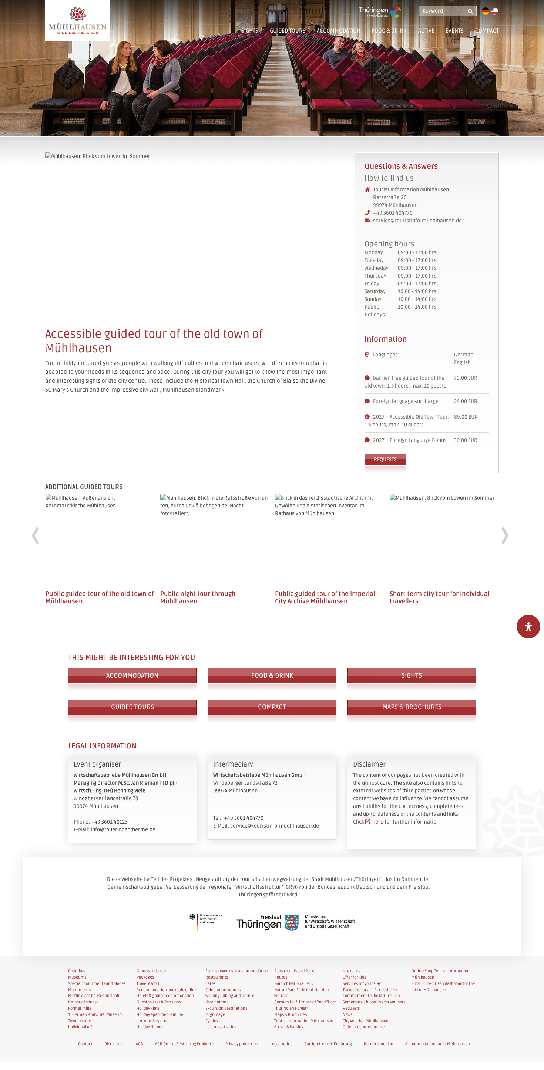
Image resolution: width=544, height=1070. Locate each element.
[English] (494, 11)
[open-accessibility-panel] (528, 626)
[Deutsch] (485, 11)
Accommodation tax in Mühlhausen (437, 1044)
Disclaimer (114, 1044)
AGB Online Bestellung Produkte (184, 1044)
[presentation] (35, 536)
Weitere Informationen (100, 554)
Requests (385, 459)
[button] (367, 34)
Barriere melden (378, 1044)
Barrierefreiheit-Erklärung (328, 1044)
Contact (85, 1044)
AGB (139, 1044)
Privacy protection (241, 1044)
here (377, 822)
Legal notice (281, 1044)
